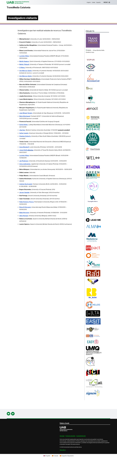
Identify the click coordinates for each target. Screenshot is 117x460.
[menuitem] (88, 2)
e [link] (24, 192)
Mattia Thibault (24, 64)
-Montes (30, 150)
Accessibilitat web (81, 435)
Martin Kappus (24, 61)
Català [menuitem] (56, 456)
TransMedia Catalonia (18, 7)
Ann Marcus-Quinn (25, 71)
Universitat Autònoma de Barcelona (18, 2)
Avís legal (62, 435)
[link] (24, 56)
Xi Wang (22, 67)
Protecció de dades (70, 435)
